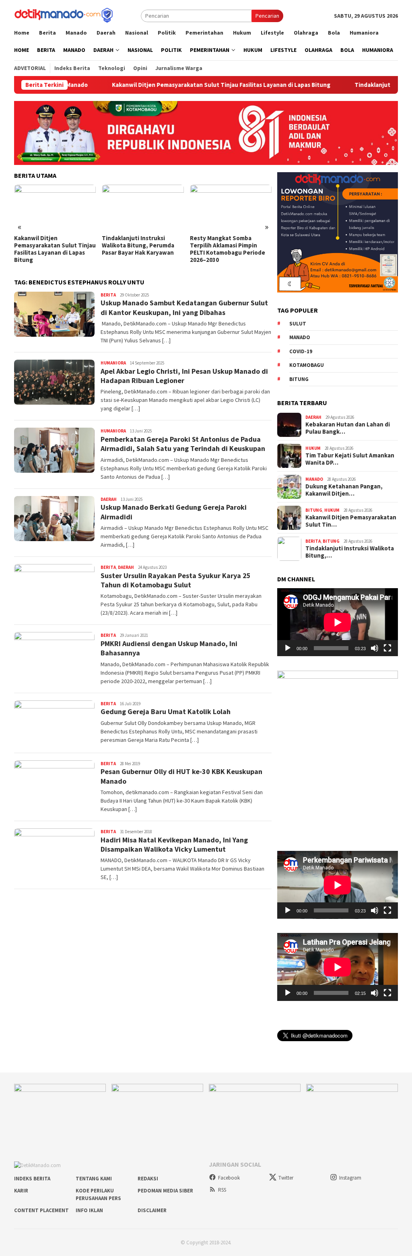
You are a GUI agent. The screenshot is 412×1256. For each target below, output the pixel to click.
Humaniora (113, 363)
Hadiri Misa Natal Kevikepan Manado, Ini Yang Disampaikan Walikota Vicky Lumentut (174, 844)
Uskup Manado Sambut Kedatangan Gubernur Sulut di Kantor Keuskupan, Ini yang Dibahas (184, 307)
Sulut (297, 323)
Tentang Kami (94, 1178)
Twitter (285, 1177)
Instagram (350, 1177)
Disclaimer (152, 1210)
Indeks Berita (32, 1178)
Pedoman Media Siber (165, 1190)
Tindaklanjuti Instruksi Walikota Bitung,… (349, 552)
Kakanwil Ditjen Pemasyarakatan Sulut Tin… (350, 521)
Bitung (299, 379)
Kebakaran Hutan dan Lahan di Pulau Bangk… (347, 428)
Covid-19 (300, 351)
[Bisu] (375, 648)
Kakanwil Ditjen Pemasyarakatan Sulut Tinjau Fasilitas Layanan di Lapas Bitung (183, 85)
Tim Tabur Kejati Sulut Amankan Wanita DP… (349, 459)
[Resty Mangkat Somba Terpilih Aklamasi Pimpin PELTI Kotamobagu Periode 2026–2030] (142, 208)
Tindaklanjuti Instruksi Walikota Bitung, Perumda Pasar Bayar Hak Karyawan (50, 245)
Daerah (109, 499)
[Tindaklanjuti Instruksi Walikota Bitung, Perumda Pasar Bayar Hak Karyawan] (55, 208)
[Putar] (288, 648)
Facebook (229, 1177)
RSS (222, 1189)
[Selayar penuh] (387, 648)
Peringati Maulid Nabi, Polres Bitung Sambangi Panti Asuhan (230, 245)
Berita (108, 295)
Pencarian (267, 15)
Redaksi (148, 1178)
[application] (337, 622)
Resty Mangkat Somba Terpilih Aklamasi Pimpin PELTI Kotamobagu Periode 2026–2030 (139, 249)
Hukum (313, 448)
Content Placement (41, 1210)
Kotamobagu (306, 365)
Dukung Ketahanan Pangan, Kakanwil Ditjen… (344, 490)
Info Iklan (89, 1210)
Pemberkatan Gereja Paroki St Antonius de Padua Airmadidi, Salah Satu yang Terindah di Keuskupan (183, 443)
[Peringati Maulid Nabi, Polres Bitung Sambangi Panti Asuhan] (231, 208)
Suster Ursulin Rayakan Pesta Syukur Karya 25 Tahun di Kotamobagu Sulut (176, 580)
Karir (21, 1190)
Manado (299, 337)
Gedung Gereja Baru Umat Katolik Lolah (166, 711)
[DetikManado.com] (64, 15)
